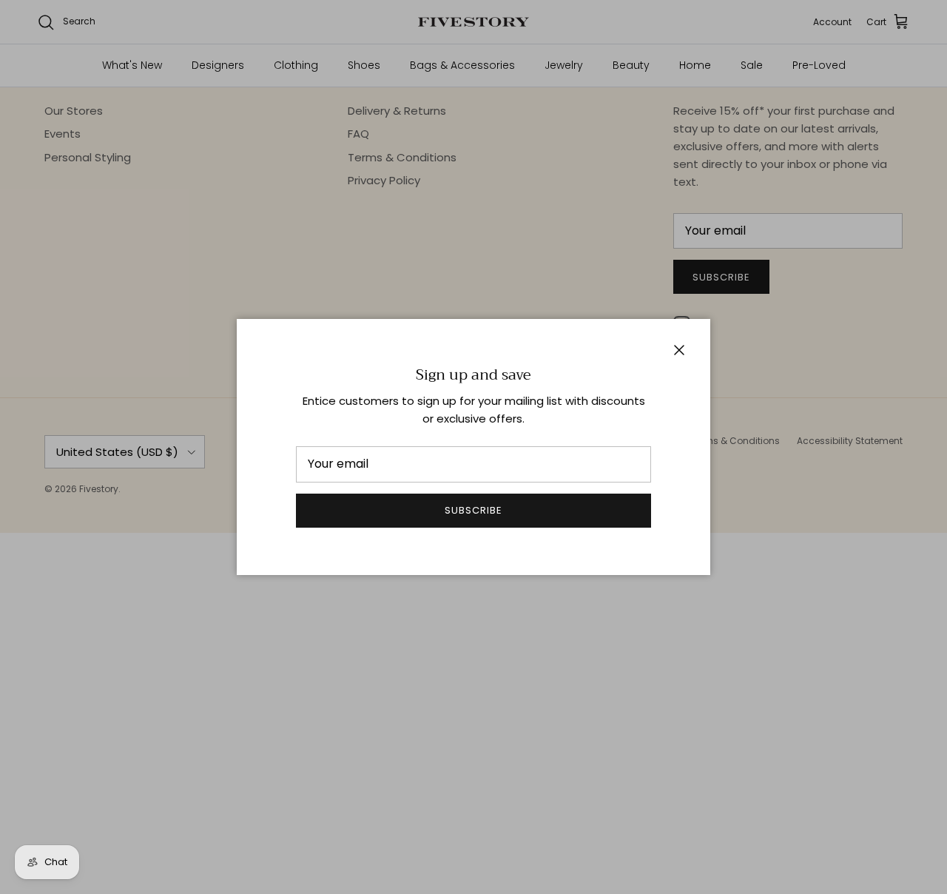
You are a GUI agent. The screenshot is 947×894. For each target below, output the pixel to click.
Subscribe (473, 510)
